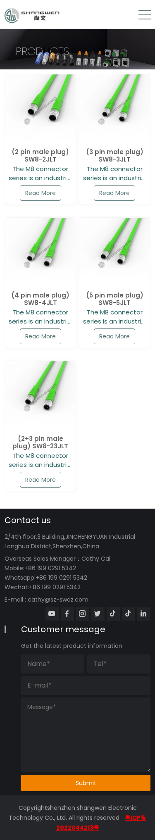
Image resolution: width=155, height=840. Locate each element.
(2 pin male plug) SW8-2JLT (40, 155)
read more (40, 193)
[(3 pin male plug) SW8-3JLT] (114, 109)
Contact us (28, 520)
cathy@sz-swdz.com (58, 599)
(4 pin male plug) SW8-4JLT (40, 299)
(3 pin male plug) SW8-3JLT (114, 155)
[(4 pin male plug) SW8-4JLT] (40, 253)
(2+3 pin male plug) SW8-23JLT (40, 442)
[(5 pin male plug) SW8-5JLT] (114, 253)
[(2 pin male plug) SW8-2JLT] (40, 109)
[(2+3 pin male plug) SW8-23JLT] (40, 396)
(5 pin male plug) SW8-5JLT (114, 299)
